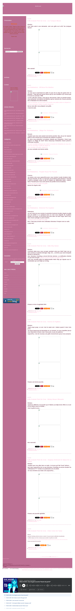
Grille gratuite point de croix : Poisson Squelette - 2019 (14, 126)
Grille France (6, 181)
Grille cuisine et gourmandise (10, 192)
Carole (5, 282)
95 (49, 556)
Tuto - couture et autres (8, 236)
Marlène (5, 284)
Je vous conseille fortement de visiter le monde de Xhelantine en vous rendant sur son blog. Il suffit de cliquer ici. (49, 144)
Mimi (5, 286)
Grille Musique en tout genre (9, 243)
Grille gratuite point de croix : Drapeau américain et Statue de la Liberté (49, 460)
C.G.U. (55, 568)
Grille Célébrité (7, 233)
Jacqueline (6, 275)
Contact (42, 568)
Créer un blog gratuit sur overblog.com (11, 300)
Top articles (37, 568)
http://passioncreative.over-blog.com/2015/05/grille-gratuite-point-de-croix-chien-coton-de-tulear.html (47, 539)
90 (42, 556)
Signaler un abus (49, 568)
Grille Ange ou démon (8, 206)
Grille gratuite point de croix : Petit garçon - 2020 (13, 118)
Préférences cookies (48, 569)
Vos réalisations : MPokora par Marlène (40, 87)
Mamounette (6, 279)
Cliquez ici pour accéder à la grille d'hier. (52, 257)
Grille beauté (6, 245)
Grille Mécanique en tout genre (10, 220)
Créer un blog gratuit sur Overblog (27, 568)
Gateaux (6, 229)
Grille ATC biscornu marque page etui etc (12, 154)
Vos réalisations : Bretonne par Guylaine (40, 208)
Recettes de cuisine (8, 238)
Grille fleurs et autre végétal (9, 190)
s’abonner (24, 589)
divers (5, 147)
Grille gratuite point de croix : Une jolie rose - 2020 (14, 116)
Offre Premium (25, 569)
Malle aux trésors (7, 211)
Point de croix (7, 151)
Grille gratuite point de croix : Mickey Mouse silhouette (45, 399)
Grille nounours (7, 227)
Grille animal (6, 149)
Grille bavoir (6, 202)
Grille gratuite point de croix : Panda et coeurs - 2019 (14, 130)
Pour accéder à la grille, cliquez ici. (38, 147)
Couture (5, 240)
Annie (5, 273)
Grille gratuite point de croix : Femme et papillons (43, 322)
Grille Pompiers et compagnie (10, 224)
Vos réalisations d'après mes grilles (11, 145)
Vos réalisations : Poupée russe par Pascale (42, 172)
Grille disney (6, 167)
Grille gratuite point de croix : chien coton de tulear (44, 531)
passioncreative (6, 558)
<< (40, 556)
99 (53, 556)
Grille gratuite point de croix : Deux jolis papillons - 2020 (14, 114)
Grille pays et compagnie (9, 197)
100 (55, 556)
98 (52, 556)
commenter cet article (32, 76)
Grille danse (6, 188)
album (5, 247)
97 (51, 556)
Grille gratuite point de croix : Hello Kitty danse (43, 246)
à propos (41, 589)
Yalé (5, 293)
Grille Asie (6, 213)
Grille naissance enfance (9, 183)
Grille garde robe (7, 231)
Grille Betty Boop (7, 199)
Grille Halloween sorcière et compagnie (12, 208)
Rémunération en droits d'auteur (65, 568)
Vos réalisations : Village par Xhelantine (40, 130)
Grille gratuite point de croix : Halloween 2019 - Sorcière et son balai (13, 123)
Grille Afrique (6, 222)
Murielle (5, 288)
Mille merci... (6, 128)
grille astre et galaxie (8, 218)
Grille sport (6, 186)
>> (57, 556)
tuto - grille (6, 142)
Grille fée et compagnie (8, 172)
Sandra (5, 291)
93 (46, 556)
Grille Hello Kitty (7, 158)
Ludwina (6, 277)
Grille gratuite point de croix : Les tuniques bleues (44, 21)
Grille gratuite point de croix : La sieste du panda (13, 120)
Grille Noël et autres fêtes (9, 156)
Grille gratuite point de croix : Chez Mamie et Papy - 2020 (14, 111)
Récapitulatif (6, 195)
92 (45, 556)
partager (33, 589)
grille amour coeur (7, 165)
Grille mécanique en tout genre (10, 249)
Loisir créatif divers (8, 170)
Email (6, 261)
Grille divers (6, 179)
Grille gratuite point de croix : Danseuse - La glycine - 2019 (14, 133)
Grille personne (7, 163)
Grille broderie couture (8, 174)
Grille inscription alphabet (9, 177)
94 (47, 556)
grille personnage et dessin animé (11, 161)
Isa (9, 568)
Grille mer (6, 204)
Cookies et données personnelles (36, 569)
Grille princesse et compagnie (10, 215)
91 (44, 556)
